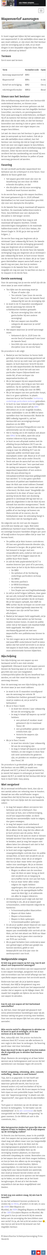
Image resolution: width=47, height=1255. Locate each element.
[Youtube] (38, 1253)
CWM (9, 1212)
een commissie (26, 1111)
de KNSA (15, 1204)
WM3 (36, 407)
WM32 (12, 436)
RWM (15, 1209)
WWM (6, 1207)
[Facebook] (33, 1253)
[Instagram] (43, 1253)
